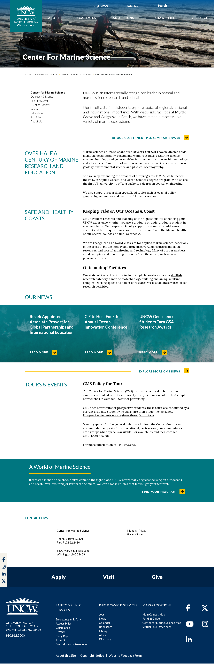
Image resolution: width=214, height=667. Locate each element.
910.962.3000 (15, 635)
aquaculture (171, 279)
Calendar (104, 622)
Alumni (103, 635)
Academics (86, 17)
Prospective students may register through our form (118, 415)
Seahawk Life (163, 17)
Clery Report (64, 636)
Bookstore (105, 626)
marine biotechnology (126, 279)
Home (28, 74)
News (102, 618)
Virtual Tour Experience (156, 626)
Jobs (102, 614)
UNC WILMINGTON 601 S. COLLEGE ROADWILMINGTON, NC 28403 (23, 626)
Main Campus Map (153, 614)
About (54, 17)
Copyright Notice (92, 655)
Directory (105, 639)
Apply (58, 577)
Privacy (60, 631)
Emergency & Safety (68, 619)
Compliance (63, 627)
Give (157, 577)
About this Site (66, 655)
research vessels (146, 282)
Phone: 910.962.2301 (70, 538)
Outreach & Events (42, 96)
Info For (132, 6)
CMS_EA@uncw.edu (96, 435)
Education (37, 113)
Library (103, 631)
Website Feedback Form (125, 655)
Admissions (123, 17)
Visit (109, 577)
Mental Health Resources (71, 644)
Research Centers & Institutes (76, 74)
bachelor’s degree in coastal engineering (155, 183)
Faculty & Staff (39, 100)
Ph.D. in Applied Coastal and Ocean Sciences (118, 180)
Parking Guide (151, 618)
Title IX (60, 640)
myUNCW (101, 6)
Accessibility (63, 623)
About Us (36, 121)
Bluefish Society (40, 104)
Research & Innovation (46, 74)
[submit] (170, 6)
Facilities (36, 117)
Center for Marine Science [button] (48, 92)
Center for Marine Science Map (161, 622)
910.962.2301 (127, 445)
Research (200, 17)
